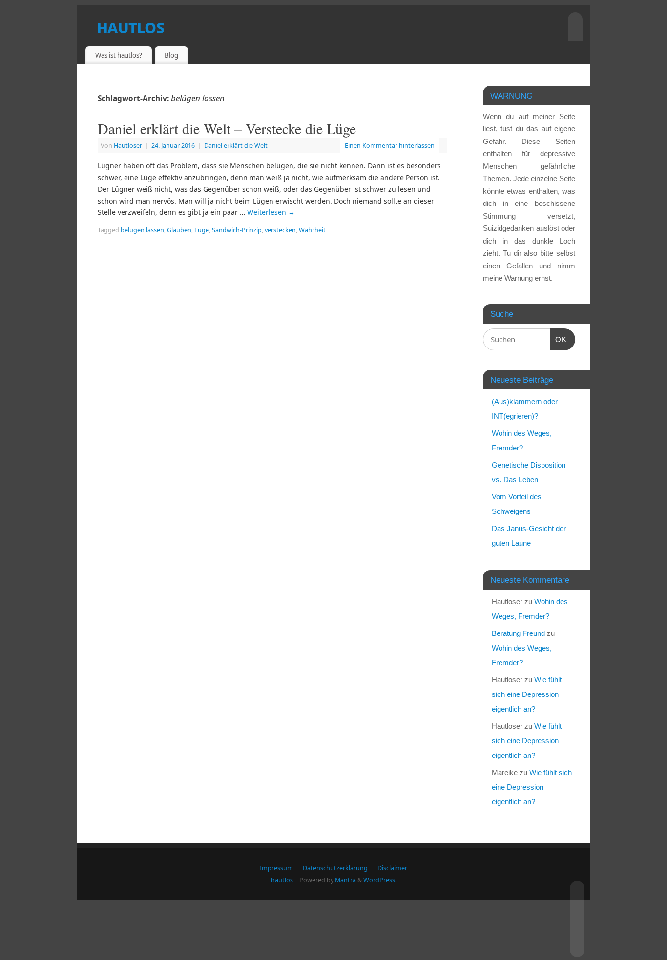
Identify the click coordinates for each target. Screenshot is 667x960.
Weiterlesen (271, 212)
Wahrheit (312, 230)
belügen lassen (142, 230)
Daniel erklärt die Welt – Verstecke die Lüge (227, 128)
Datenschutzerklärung (335, 868)
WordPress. (379, 880)
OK (558, 339)
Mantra (345, 880)
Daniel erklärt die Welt (236, 146)
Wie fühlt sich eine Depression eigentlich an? (527, 694)
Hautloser (128, 146)
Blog (171, 55)
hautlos (130, 27)
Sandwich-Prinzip (237, 230)
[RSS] (576, 887)
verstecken (280, 230)
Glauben (179, 230)
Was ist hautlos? (118, 55)
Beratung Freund (518, 633)
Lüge (201, 230)
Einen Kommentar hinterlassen (390, 146)
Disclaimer (392, 868)
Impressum (276, 868)
